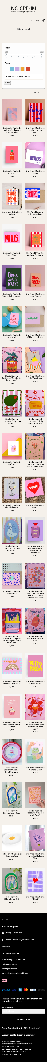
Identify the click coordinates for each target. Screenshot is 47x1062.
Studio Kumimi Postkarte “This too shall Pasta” (35, 813)
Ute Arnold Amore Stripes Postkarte (35, 213)
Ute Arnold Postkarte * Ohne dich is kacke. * (12, 295)
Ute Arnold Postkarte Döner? (35, 506)
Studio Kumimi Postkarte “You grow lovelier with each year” (35, 726)
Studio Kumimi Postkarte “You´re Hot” (35, 638)
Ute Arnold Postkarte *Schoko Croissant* (12, 683)
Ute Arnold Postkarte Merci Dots (12, 592)
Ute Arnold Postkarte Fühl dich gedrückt (35, 336)
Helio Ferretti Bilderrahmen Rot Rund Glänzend (11, 770)
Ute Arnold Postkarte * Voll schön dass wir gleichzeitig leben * (12, 130)
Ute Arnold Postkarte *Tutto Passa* (35, 683)
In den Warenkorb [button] (12, 135)
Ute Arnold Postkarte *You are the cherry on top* (12, 725)
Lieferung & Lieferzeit (10, 964)
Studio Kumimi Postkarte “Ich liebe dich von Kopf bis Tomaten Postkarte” (35, 594)
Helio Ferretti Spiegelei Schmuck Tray (12, 855)
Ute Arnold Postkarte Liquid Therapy (12, 506)
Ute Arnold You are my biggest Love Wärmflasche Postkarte (35, 549)
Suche (7, 83)
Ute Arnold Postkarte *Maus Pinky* (12, 254)
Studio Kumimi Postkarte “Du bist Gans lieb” (12, 548)
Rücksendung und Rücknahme (13, 960)
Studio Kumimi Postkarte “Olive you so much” (12, 421)
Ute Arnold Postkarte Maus (35, 172)
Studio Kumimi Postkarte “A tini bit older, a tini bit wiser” (35, 464)
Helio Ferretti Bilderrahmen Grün (12, 898)
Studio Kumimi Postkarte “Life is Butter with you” (35, 421)
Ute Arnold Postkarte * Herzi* (35, 898)
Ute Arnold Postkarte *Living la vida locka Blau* (35, 856)
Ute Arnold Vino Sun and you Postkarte (35, 254)
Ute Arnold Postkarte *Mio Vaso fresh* (35, 377)
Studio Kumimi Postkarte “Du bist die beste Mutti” (11, 378)
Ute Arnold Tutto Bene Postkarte (12, 213)
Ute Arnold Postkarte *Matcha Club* (35, 769)
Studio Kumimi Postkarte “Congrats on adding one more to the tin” (12, 639)
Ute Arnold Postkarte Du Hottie (12, 172)
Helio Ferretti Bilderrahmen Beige (11, 812)
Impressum (6, 947)
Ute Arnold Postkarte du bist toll (12, 336)
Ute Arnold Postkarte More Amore (35, 295)
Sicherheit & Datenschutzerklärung (15, 973)
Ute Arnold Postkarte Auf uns (12, 463)
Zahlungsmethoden (9, 969)
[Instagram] (7, 920)
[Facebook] (2, 920)
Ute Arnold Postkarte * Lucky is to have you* (35, 130)
